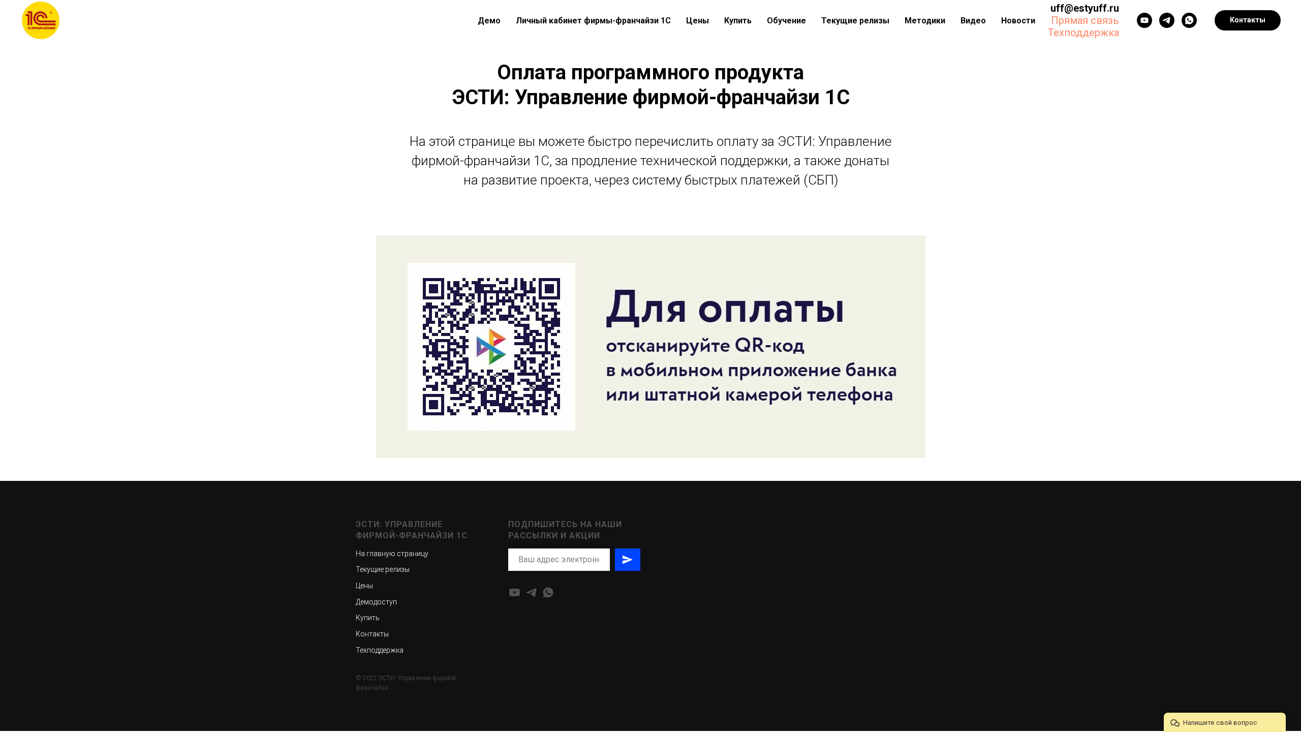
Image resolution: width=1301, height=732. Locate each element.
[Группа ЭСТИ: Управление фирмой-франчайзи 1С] (1166, 20)
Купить (738, 20)
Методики (925, 20)
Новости (1018, 20)
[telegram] (531, 592)
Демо (489, 20)
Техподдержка (1083, 32)
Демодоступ (376, 602)
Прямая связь (1085, 20)
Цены (697, 20)
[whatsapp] (1189, 20)
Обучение (786, 20)
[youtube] (1144, 20)
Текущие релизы (855, 20)
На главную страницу (392, 554)
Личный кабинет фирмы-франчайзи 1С (593, 20)
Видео (973, 20)
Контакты (372, 634)
